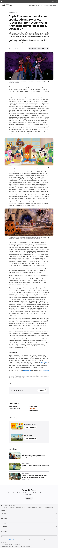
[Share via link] (18, 48)
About (41, 5)
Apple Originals (32, 5)
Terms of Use (10, 546)
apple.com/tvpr (27, 370)
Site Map (28, 546)
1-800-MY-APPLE (33, 539)
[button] (49, 1)
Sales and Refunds (18, 546)
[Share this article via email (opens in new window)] (15, 48)
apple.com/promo (12, 377)
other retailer (20, 539)
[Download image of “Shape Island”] (48, 238)
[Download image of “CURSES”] (48, 81)
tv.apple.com (43, 362)
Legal (24, 546)
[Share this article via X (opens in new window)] (12, 48)
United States (3, 542)
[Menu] (56, 1)
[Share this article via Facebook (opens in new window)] (9, 48)
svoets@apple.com (33, 410)
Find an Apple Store (13, 539)
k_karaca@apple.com (14, 408)
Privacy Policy (4, 546)
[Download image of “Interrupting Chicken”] (48, 167)
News (37, 5)
